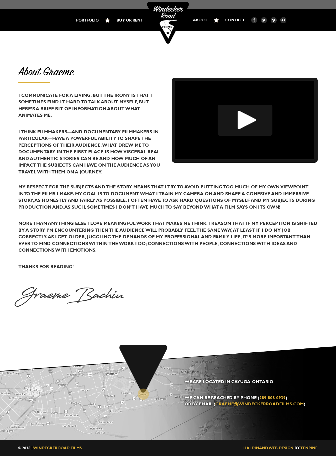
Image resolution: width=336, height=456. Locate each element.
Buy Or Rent (130, 20)
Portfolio (87, 20)
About (200, 20)
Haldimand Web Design (268, 448)
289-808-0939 (272, 397)
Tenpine (309, 448)
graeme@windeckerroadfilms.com (259, 403)
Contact (235, 20)
